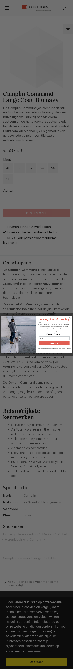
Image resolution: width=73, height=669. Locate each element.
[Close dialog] (70, 318)
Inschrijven (54, 343)
